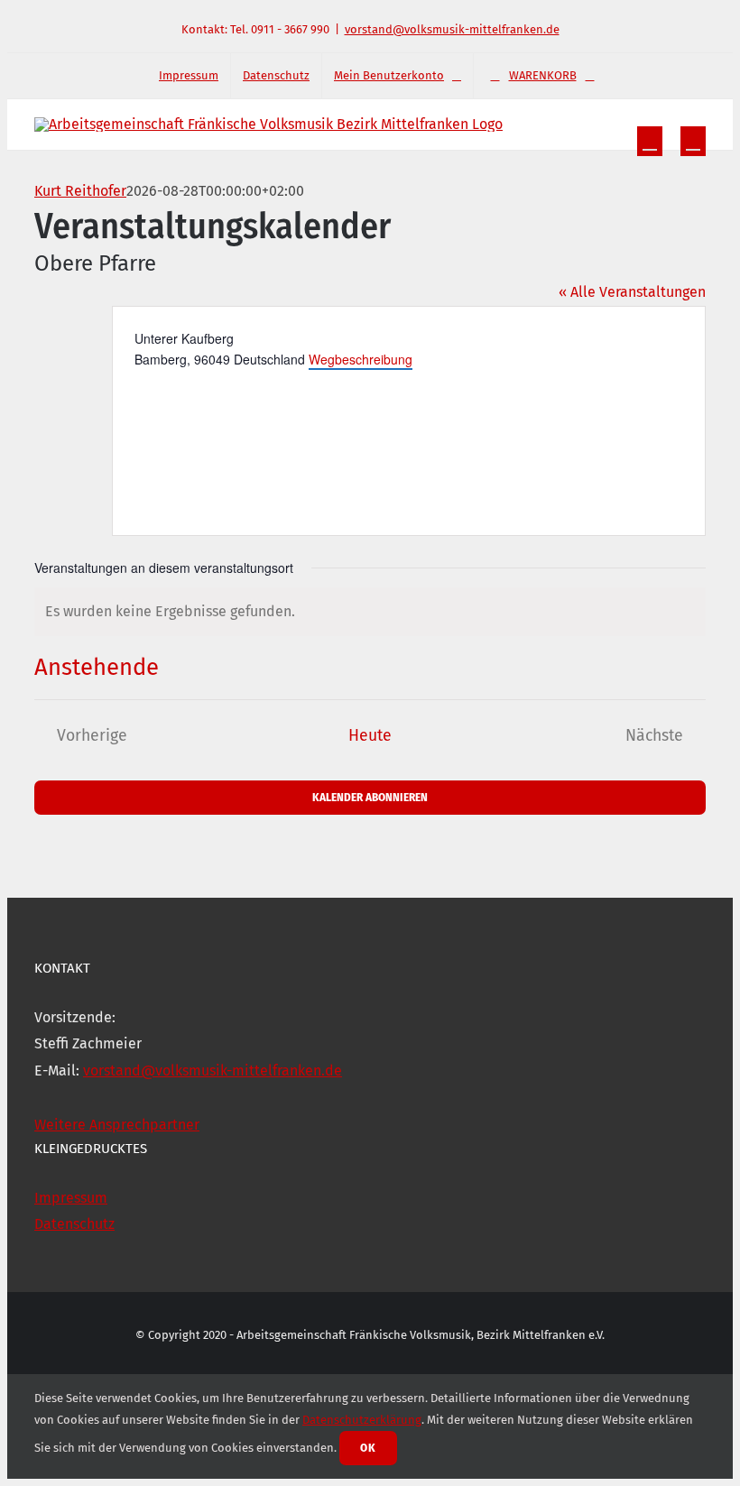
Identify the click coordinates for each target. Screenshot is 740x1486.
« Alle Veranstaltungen (632, 291)
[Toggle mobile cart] (649, 141)
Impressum (70, 1197)
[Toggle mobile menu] (693, 141)
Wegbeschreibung (360, 359)
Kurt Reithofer (80, 190)
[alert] (370, 611)
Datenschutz (74, 1223)
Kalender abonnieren (370, 797)
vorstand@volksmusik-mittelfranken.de (452, 29)
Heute (370, 735)
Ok (368, 1447)
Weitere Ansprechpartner (116, 1124)
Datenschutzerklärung (361, 1419)
